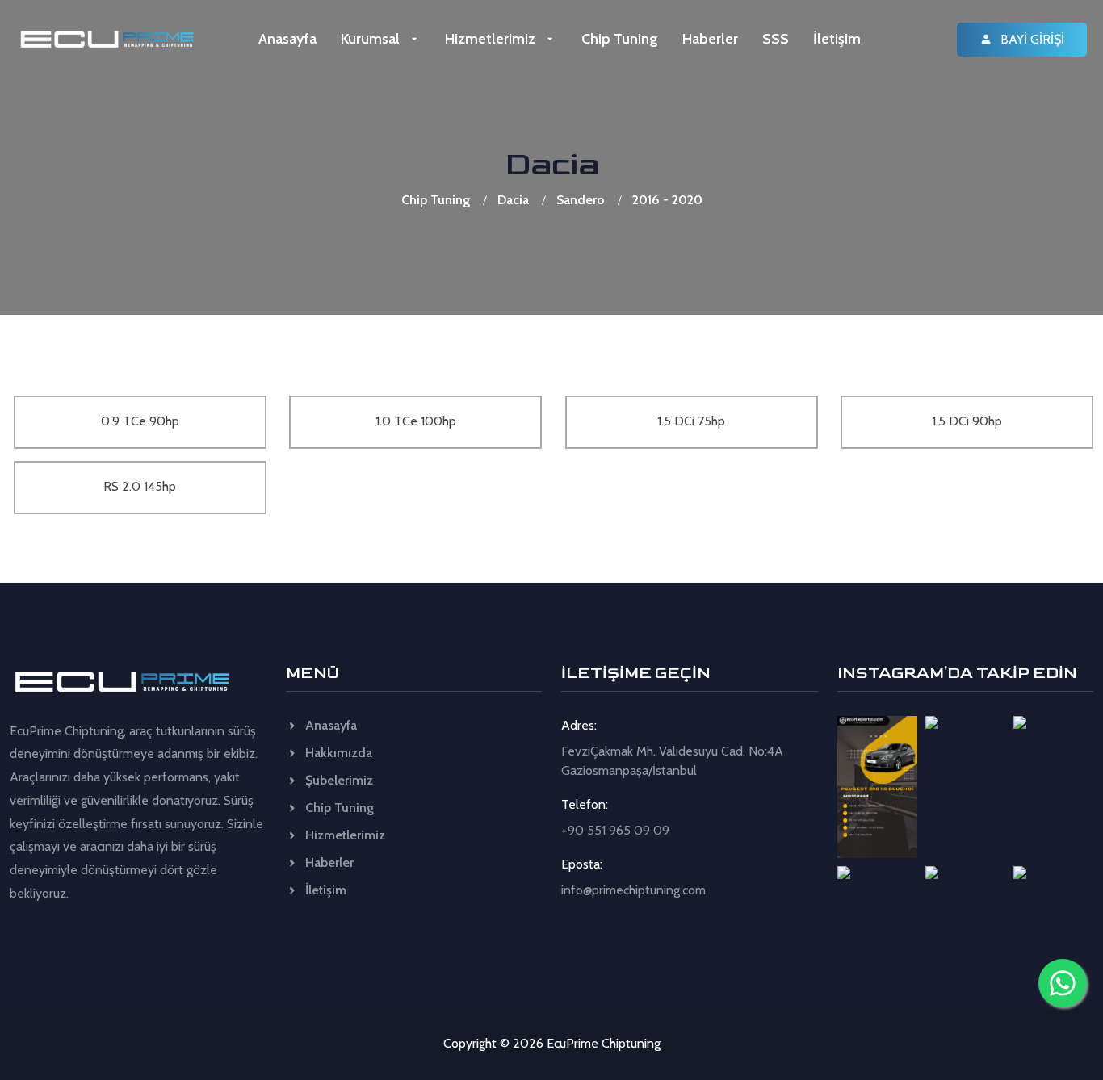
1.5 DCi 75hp (691, 421)
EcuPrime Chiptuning (604, 1043)
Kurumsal (372, 39)
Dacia (513, 199)
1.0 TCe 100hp (415, 421)
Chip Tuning (619, 39)
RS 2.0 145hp (139, 486)
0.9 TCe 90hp (140, 421)
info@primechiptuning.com (633, 890)
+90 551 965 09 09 (615, 830)
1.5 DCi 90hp (967, 421)
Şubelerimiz (337, 780)
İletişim (837, 39)
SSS (775, 39)
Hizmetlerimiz (492, 39)
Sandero (580, 199)
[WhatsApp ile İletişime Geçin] (1062, 983)
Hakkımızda (337, 752)
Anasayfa (287, 39)
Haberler (710, 39)
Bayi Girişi (1030, 39)
